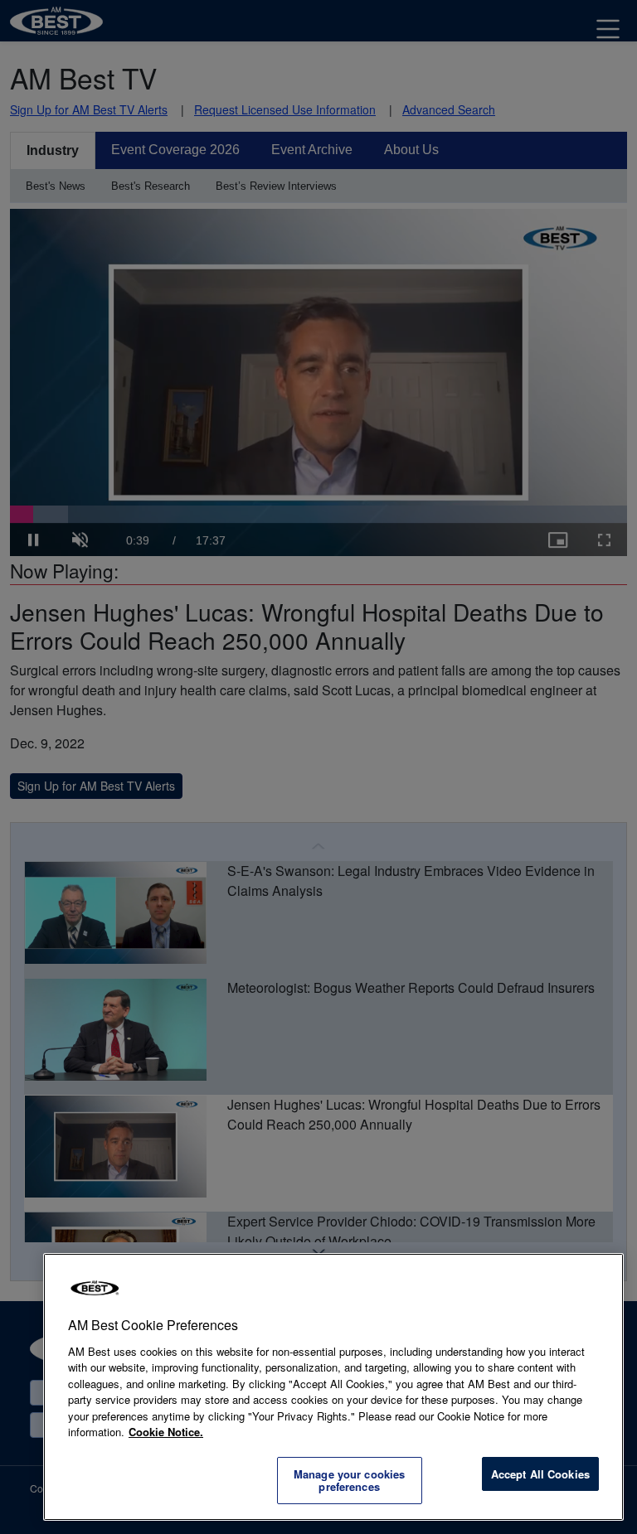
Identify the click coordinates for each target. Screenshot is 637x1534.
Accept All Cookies (540, 1474)
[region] (333, 1387)
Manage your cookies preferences (349, 1480)
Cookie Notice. (166, 1432)
